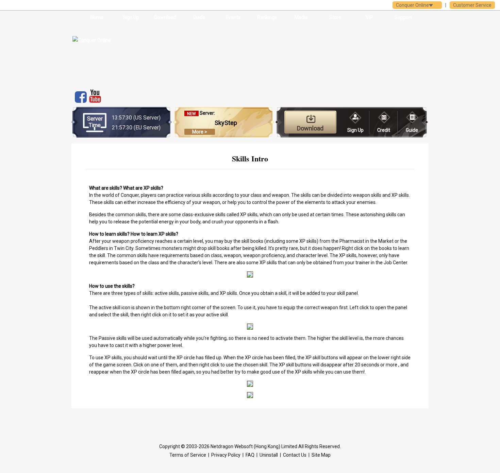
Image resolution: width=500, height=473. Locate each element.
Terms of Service (187, 455)
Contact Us (294, 455)
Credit (383, 130)
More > (199, 132)
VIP (369, 17)
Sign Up (131, 17)
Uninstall (269, 455)
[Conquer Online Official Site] (123, 54)
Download (165, 17)
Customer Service (472, 5)
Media (301, 17)
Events (233, 17)
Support (403, 17)
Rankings (267, 17)
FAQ (250, 455)
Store (335, 17)
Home (96, 17)
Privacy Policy (225, 455)
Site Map (321, 455)
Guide (199, 17)
